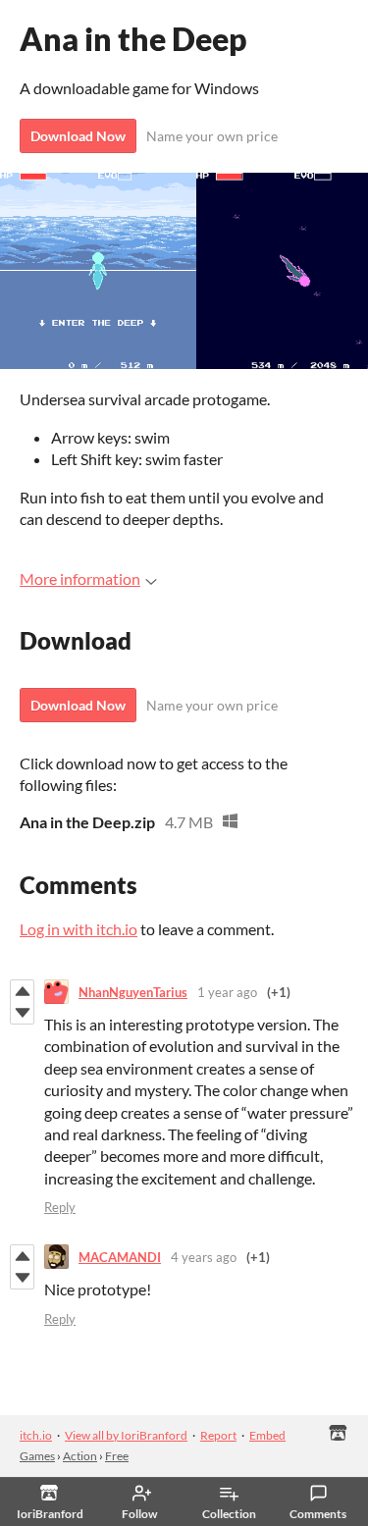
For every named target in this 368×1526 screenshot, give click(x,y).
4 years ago (204, 1257)
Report (218, 1435)
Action (80, 1455)
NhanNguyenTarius (133, 992)
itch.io (36, 1435)
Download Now (78, 136)
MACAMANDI (120, 1257)
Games (37, 1455)
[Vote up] (22, 991)
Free (117, 1455)
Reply (60, 1207)
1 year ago (227, 992)
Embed (267, 1435)
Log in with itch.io (78, 929)
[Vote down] (22, 1013)
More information (80, 578)
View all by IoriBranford (126, 1435)
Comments (317, 1513)
